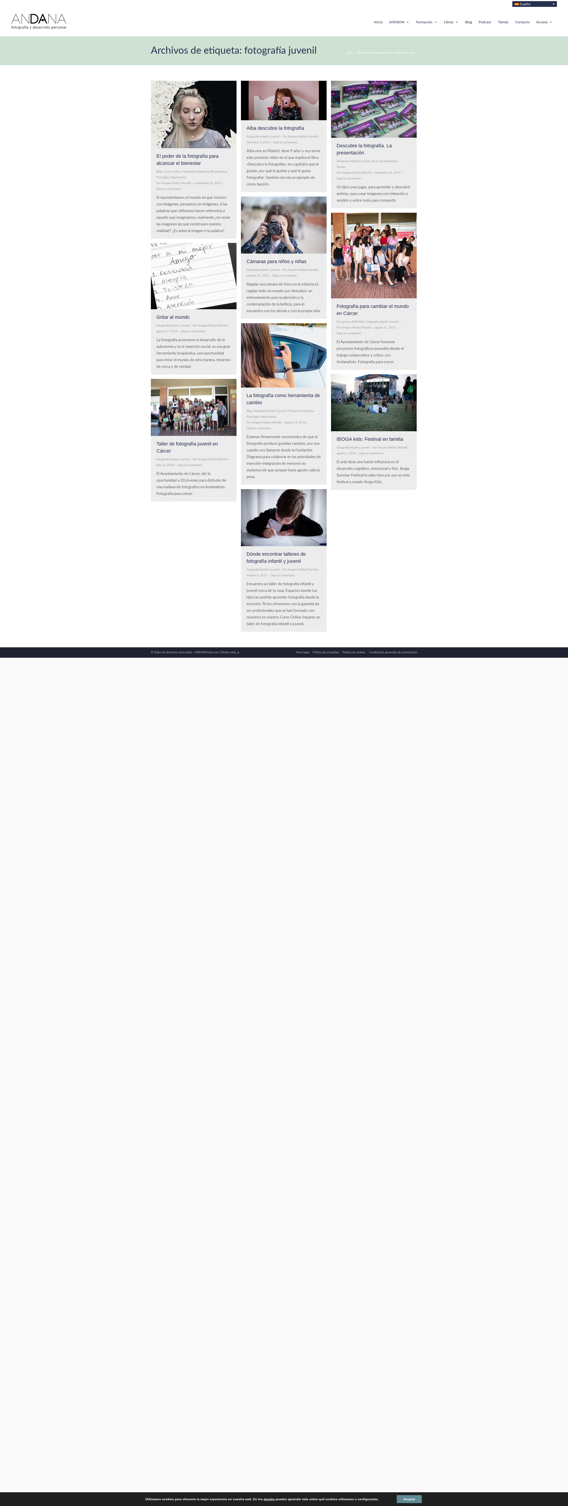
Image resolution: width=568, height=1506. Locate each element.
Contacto (522, 22)
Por (173, 183)
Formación (424, 22)
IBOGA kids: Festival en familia (370, 439)
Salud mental (178, 177)
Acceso (542, 22)
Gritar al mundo (172, 317)
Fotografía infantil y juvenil (263, 136)
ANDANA (396, 22)
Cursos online (171, 171)
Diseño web (230, 652)
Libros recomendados (384, 161)
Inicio (378, 22)
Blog (468, 22)
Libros (449, 22)
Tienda (503, 22)
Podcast (485, 22)
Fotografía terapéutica (195, 171)
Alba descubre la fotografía (275, 128)
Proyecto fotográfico (301, 411)
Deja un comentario (168, 189)
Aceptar (401, 1499)
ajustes (270, 1499)
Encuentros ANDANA (350, 322)
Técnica (341, 167)
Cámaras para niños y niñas (276, 261)
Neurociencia (218, 171)
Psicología (162, 177)
